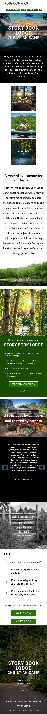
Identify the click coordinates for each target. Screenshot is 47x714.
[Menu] (36, 3)
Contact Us (23, 690)
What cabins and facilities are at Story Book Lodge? (25, 593)
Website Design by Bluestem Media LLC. (23, 711)
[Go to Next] (42, 467)
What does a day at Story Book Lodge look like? (24, 582)
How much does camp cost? (26, 562)
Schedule (23, 391)
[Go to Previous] (5, 467)
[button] (23, 562)
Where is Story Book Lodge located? (25, 571)
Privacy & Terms (23, 706)
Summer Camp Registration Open (24, 9)
